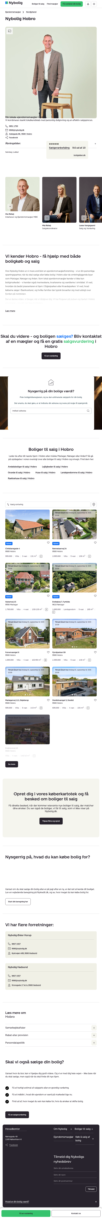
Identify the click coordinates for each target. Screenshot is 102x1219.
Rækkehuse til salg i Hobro (21, 478)
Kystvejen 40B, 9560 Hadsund (24, 953)
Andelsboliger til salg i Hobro (22, 467)
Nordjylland (31, 12)
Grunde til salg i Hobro (19, 472)
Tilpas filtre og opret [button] (51, 821)
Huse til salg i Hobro (45, 472)
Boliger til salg (82, 1128)
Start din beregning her (18, 902)
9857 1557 (16, 944)
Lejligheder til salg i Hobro (55, 467)
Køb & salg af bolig (82, 1138)
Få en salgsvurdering (17, 1115)
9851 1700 (13, 126)
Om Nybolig (60, 1128)
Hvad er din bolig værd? (17, 1201)
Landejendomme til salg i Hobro (76, 472)
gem (48, 542)
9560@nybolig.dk (19, 949)
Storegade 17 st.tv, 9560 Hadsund (26, 985)
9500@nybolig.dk (16, 130)
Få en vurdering (26, 1213)
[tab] (25, 537)
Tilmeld (91, 1189)
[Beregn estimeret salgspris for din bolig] (88, 411)
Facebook (13, 137)
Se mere (11, 764)
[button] (10, 311)
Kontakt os (76, 1213)
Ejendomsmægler (13, 12)
